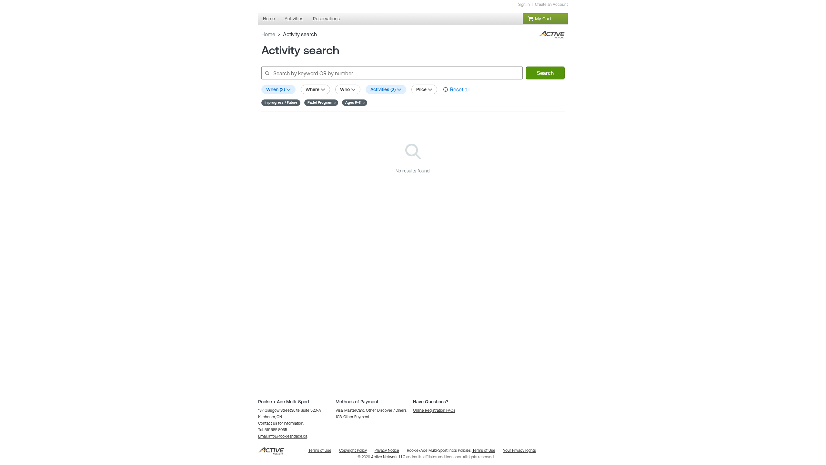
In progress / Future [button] (281, 102)
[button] (321, 102)
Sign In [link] (524, 4)
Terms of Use (483, 450)
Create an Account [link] (551, 4)
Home (268, 34)
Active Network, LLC (388, 457)
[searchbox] (392, 73)
